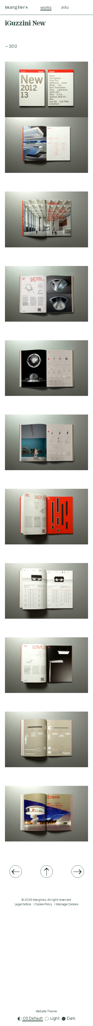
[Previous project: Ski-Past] (15, 871)
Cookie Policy (43, 904)
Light (55, 1018)
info (65, 7)
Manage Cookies (67, 904)
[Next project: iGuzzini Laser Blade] (77, 871)
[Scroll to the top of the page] (46, 871)
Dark (70, 1018)
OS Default (32, 1018)
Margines (16, 7)
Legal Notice (23, 904)
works (46, 7)
